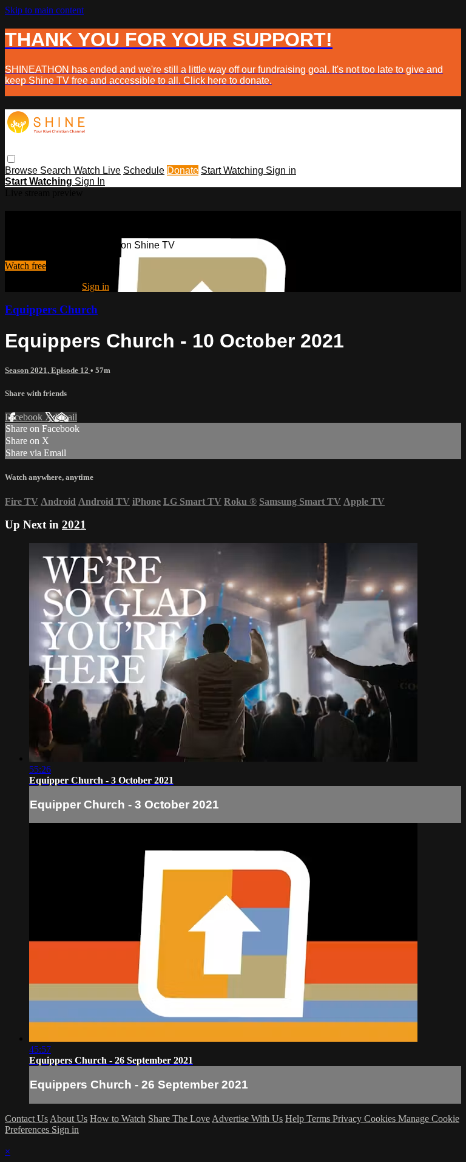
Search (56, 170)
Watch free (25, 266)
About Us (68, 1118)
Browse (22, 170)
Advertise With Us (247, 1118)
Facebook (25, 417)
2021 (74, 524)
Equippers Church (51, 309)
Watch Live (97, 170)
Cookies (381, 1118)
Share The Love (179, 1118)
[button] (11, 159)
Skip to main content (44, 10)
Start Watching (233, 170)
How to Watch (118, 1118)
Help (295, 1118)
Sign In (90, 181)
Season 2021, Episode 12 (47, 370)
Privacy (348, 1118)
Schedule (143, 170)
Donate (182, 170)
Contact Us (26, 1118)
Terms (319, 1118)
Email (66, 417)
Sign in (281, 170)
